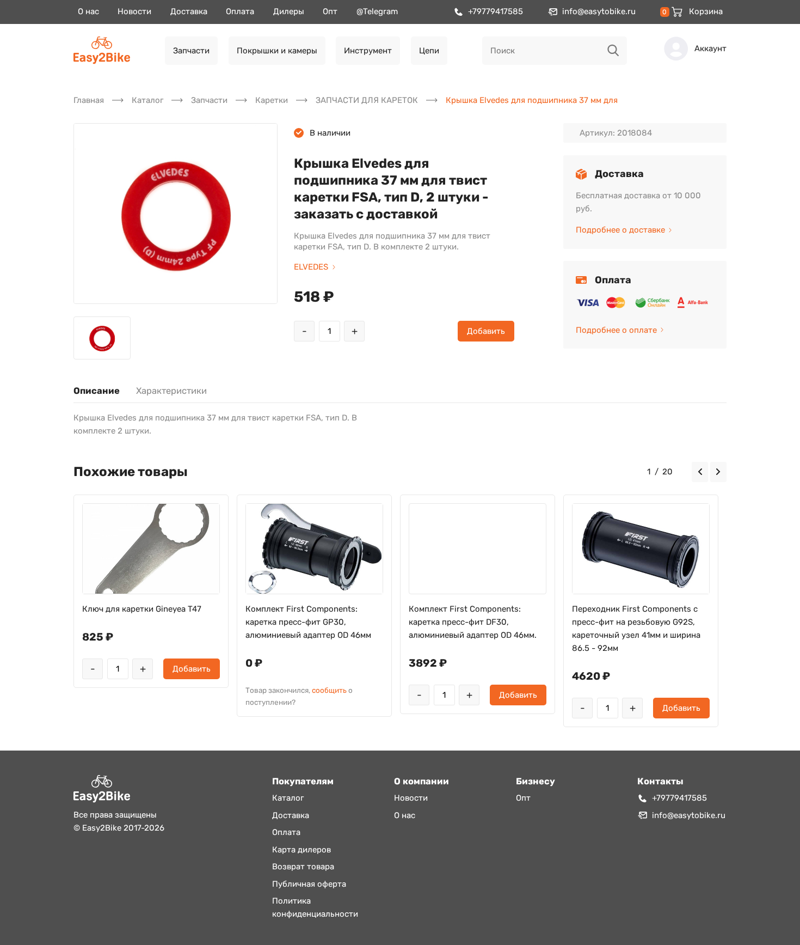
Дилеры (288, 11)
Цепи (429, 51)
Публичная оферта (309, 884)
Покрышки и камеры (277, 51)
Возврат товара (303, 866)
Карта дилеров (301, 850)
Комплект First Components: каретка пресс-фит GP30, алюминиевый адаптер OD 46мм (308, 622)
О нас (88, 11)
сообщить (329, 690)
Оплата (240, 11)
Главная (88, 100)
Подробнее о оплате (616, 330)
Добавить (486, 331)
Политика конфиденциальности (315, 907)
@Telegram (377, 11)
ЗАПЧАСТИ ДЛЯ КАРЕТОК (367, 100)
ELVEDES (311, 267)
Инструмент (368, 51)
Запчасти (191, 51)
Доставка (188, 11)
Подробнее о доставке (620, 230)
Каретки (271, 100)
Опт (330, 11)
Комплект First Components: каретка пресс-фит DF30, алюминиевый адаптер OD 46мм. (473, 622)
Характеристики (171, 391)
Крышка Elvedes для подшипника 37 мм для (532, 100)
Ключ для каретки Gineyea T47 (141, 609)
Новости (134, 11)
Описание (96, 391)
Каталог (147, 100)
